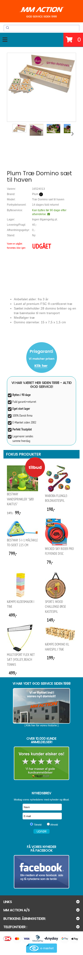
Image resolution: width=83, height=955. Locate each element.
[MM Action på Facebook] (41, 871)
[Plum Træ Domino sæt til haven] (41, 74)
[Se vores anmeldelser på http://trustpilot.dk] (41, 763)
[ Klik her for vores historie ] (41, 725)
